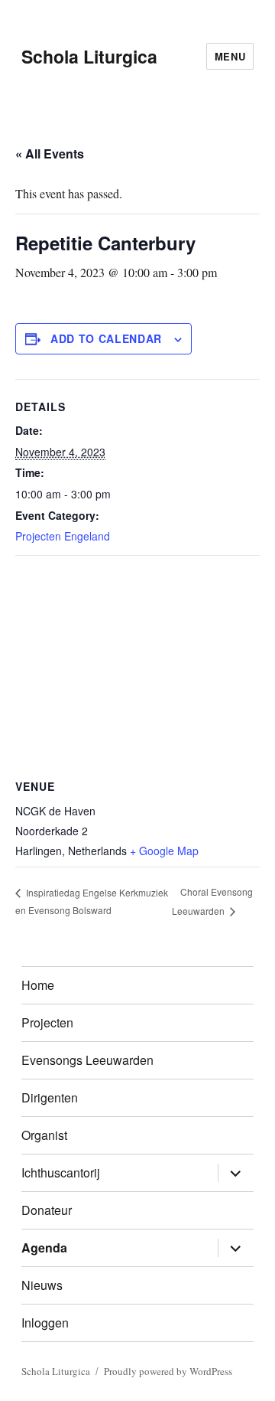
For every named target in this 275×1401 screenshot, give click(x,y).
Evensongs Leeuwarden (87, 1060)
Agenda (44, 1247)
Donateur (46, 1210)
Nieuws (42, 1285)
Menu (230, 56)
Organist (44, 1135)
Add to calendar (106, 338)
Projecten (47, 1022)
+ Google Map (164, 850)
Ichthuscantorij (60, 1172)
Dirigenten (49, 1097)
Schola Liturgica (89, 56)
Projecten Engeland (62, 536)
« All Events (49, 153)
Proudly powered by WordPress (168, 1371)
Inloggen (45, 1322)
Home (37, 985)
